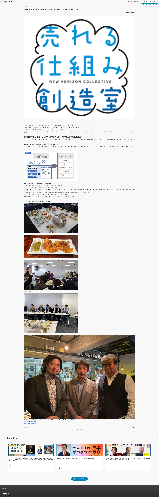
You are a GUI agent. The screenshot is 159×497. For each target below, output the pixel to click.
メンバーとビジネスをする (146, 4)
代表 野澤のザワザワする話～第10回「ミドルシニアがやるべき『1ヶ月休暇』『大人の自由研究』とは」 (76, 458)
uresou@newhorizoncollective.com (31, 423)
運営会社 (130, 490)
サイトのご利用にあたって (154, 490)
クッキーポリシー (148, 490)
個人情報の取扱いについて (141, 490)
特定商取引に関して (134, 490)
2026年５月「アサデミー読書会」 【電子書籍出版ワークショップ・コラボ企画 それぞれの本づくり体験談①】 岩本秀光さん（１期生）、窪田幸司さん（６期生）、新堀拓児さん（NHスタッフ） (128, 459)
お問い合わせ (155, 4)
